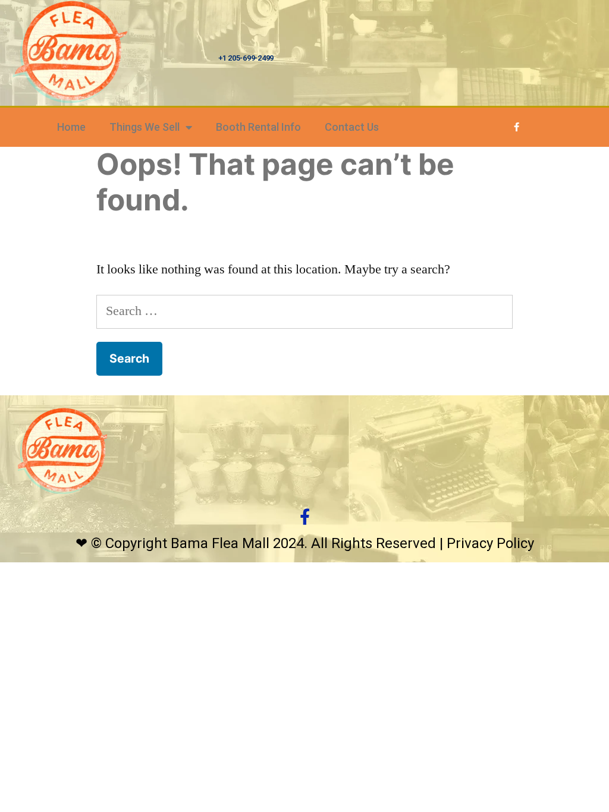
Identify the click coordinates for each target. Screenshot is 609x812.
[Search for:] (304, 311)
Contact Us (352, 127)
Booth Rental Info (258, 127)
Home (71, 127)
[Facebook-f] (517, 127)
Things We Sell (144, 127)
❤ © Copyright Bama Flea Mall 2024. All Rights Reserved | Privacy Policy (305, 543)
